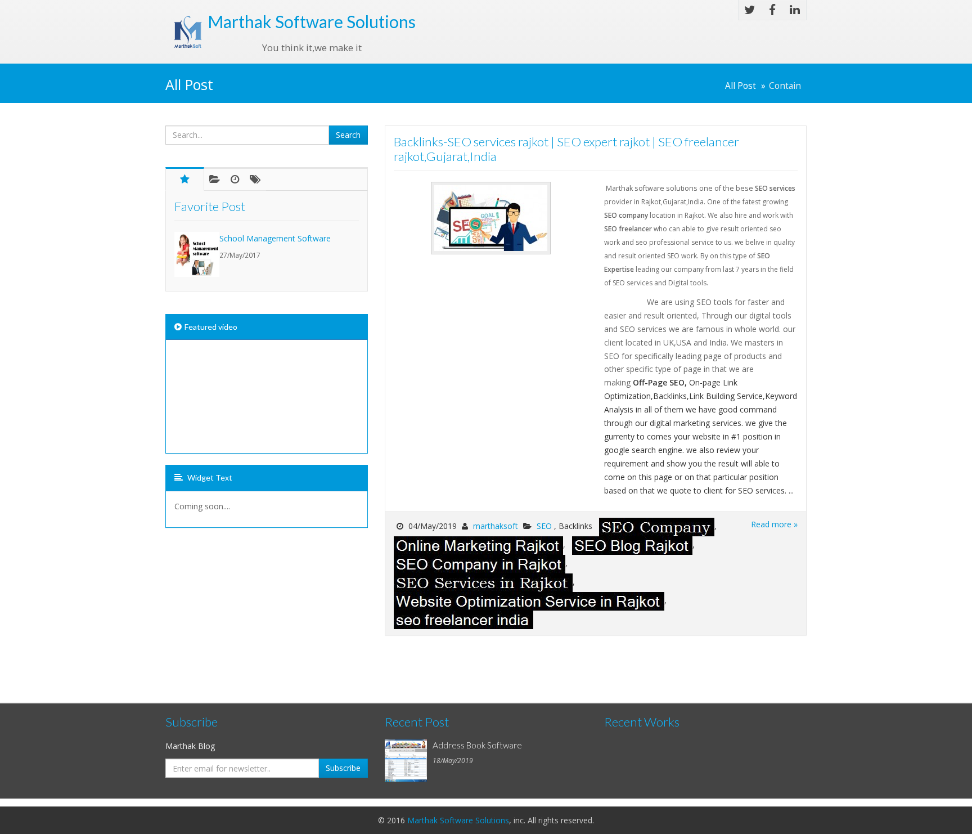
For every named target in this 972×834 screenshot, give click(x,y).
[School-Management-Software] (196, 254)
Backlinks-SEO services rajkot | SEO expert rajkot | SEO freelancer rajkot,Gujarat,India (566, 149)
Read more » (774, 524)
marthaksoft (495, 526)
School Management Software (275, 238)
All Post (740, 86)
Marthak (312, 21)
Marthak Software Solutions (458, 820)
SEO (545, 526)
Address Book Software (477, 745)
